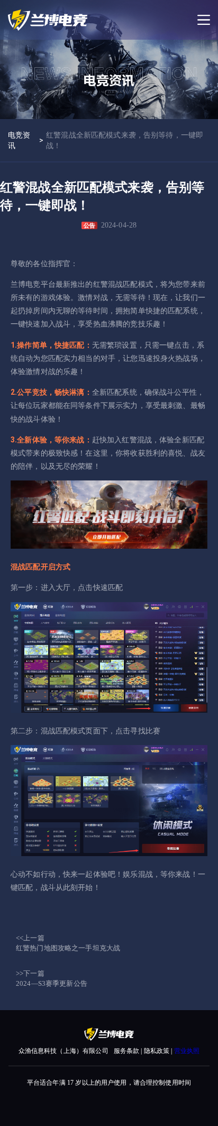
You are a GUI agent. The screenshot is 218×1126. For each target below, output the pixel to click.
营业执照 (187, 1051)
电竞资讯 (19, 140)
